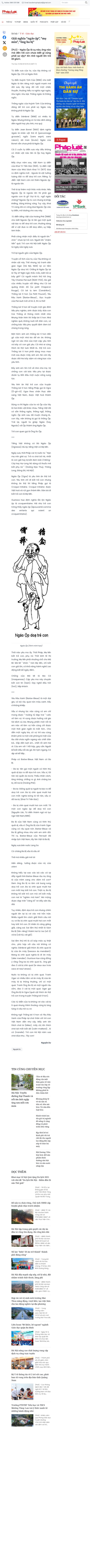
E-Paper (61, 139)
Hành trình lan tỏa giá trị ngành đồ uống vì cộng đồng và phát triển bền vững (43, 1121)
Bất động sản (60, 225)
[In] (5, 54)
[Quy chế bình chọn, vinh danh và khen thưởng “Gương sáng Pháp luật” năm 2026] (71, 55)
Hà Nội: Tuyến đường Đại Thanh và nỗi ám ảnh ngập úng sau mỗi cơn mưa (22, 1099)
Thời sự (9, 22)
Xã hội (63, 22)
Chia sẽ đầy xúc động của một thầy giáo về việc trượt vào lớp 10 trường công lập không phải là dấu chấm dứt (43, 1084)
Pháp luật (54, 22)
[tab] (70, 210)
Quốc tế (34, 22)
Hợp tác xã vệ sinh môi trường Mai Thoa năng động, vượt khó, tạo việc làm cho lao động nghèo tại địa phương (30, 1301)
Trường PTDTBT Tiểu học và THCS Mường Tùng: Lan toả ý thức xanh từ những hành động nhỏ (29, 1408)
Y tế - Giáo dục (27, 33)
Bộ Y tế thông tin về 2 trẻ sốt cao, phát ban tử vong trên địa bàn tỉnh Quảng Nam (30, 1377)
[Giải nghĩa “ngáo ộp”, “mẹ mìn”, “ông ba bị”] (11, 12)
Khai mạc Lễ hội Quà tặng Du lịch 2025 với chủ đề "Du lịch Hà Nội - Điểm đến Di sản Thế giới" (31, 1180)
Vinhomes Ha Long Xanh (64, 221)
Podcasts (44, 22)
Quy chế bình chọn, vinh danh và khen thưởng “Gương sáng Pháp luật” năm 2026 (70, 70)
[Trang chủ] (3, 22)
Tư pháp (18, 22)
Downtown (75, 215)
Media (25, 22)
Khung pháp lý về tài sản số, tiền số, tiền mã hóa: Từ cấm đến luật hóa (43, 1104)
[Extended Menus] (69, 21)
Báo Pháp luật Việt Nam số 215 (69, 187)
